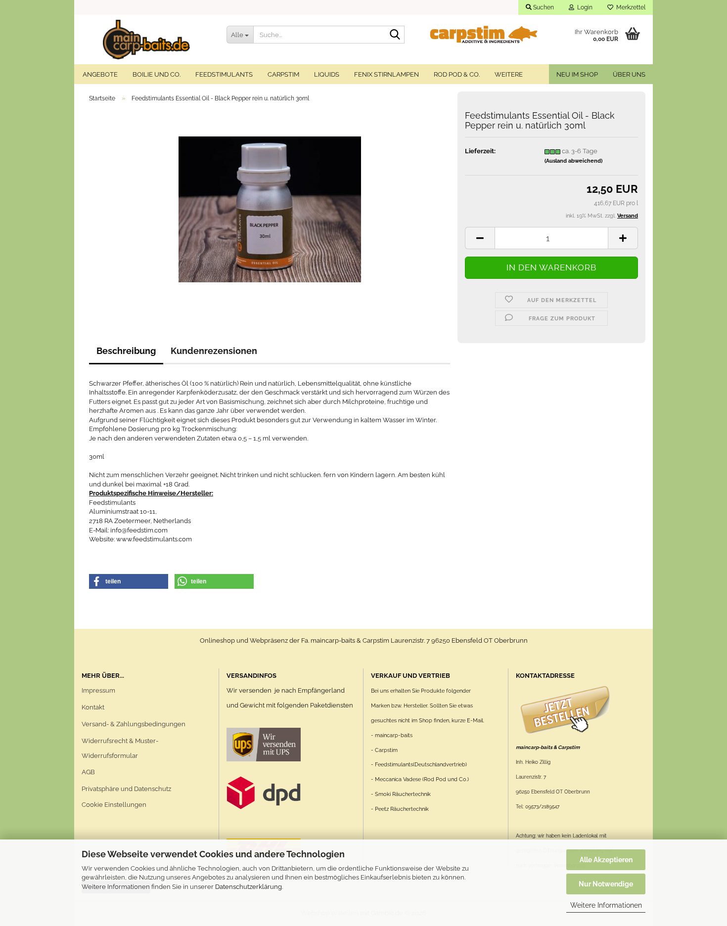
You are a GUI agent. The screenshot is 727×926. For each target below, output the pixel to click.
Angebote (100, 74)
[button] (480, 238)
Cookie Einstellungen (114, 804)
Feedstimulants (224, 74)
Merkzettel (629, 7)
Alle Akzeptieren (606, 860)
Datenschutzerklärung (248, 886)
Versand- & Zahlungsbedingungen (133, 724)
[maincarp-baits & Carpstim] (147, 39)
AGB (88, 772)
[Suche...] (395, 35)
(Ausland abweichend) (573, 161)
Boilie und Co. (157, 74)
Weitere (509, 74)
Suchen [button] (543, 7)
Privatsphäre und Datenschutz (126, 789)
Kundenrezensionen (214, 351)
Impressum (98, 690)
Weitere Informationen (606, 905)
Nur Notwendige (606, 884)
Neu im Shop (577, 74)
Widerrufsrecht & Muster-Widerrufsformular (120, 748)
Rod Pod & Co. (457, 74)
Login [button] (583, 7)
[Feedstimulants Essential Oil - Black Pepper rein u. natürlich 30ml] (270, 209)
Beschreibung (126, 351)
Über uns (629, 74)
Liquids (326, 74)
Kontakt (93, 707)
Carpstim (283, 74)
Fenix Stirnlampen (386, 74)
